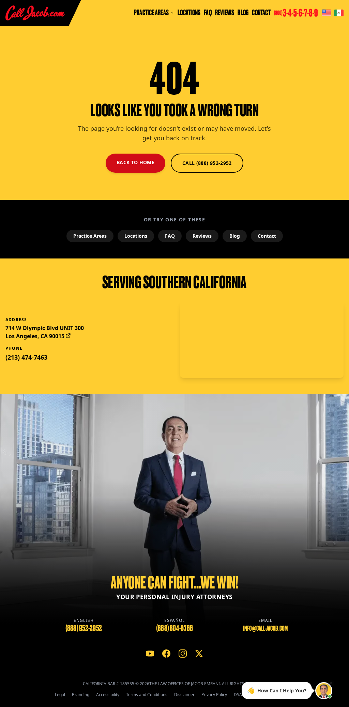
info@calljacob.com (265, 628)
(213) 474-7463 (26, 357)
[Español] (339, 13)
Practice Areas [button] (151, 13)
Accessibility (107, 694)
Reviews (224, 13)
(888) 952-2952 (83, 628)
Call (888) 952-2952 (207, 163)
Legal (60, 694)
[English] (326, 13)
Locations (189, 13)
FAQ (208, 13)
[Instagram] (183, 653)
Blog (243, 13)
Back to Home (135, 162)
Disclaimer (184, 694)
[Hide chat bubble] (331, 684)
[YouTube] (150, 653)
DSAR (239, 694)
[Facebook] (166, 653)
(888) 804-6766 (174, 628)
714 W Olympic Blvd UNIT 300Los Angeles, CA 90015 (44, 332)
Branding (80, 694)
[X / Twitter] (199, 653)
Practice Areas (90, 236)
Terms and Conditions (146, 694)
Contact (261, 13)
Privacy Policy (214, 694)
